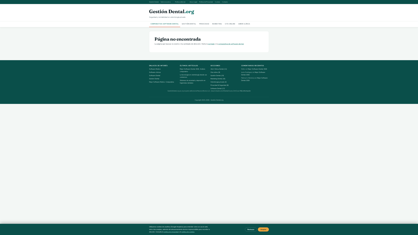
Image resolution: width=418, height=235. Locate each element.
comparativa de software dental (231, 44)
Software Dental (154, 76)
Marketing (217, 24)
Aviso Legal (193, 2)
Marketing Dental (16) (218, 79)
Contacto (225, 2)
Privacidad (204, 24)
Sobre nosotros (166, 2)
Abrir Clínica (244, 24)
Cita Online (230, 24)
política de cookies (188, 232)
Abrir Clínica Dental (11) (219, 69)
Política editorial (180, 2)
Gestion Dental (154, 79)
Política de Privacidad (206, 2)
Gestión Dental (154, 2)
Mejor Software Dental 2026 (257, 69)
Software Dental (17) (218, 88)
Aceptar (263, 229)
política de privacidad (171, 232)
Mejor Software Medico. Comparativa (161, 82)
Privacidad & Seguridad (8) (219, 85)
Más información (245, 91)
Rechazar (250, 229)
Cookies (217, 2)
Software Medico (155, 69)
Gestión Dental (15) (217, 76)
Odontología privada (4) (219, 82)
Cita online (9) (215, 72)
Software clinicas (155, 72)
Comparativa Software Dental (165, 24)
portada (211, 44)
